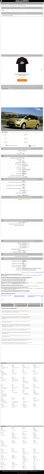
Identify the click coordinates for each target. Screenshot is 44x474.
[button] (41, 69)
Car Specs (2, 5)
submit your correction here (39, 272)
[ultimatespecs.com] (22, 0)
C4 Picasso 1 (24, 150)
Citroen (6, 5)
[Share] (42, 3)
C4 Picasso (9, 5)
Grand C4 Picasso (15, 5)
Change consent (40, 471)
